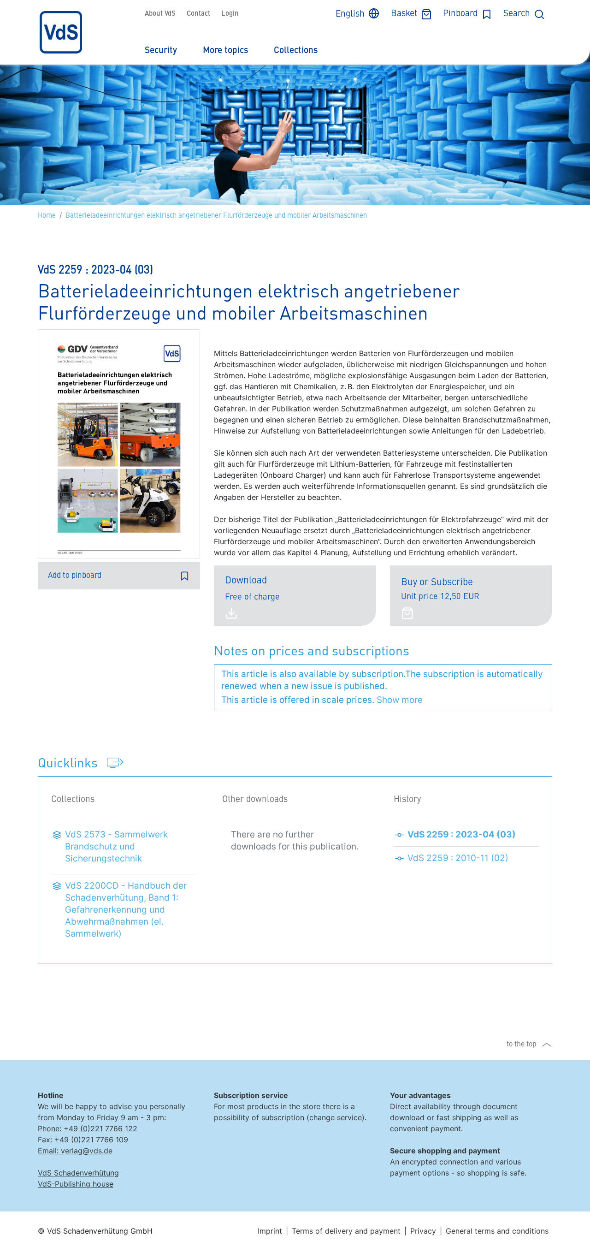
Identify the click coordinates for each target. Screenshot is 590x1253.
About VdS (160, 14)
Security (161, 50)
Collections (296, 50)
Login (230, 14)
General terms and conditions (497, 1230)
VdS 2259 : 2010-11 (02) (457, 858)
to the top (522, 1044)
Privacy (423, 1230)
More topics (225, 50)
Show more (400, 700)
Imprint (270, 1230)
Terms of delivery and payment (346, 1230)
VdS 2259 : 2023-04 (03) (461, 834)
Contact (198, 14)
